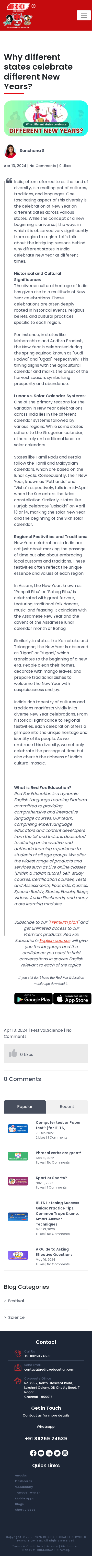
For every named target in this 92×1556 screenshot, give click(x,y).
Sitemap (63, 1550)
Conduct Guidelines (37, 1550)
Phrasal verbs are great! (58, 1152)
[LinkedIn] (49, 1453)
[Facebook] (34, 1453)
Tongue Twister (27, 1492)
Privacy (52, 1546)
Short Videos (25, 1510)
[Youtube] (41, 1453)
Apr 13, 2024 (15, 165)
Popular (25, 1106)
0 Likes (65, 165)
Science (16, 1317)
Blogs (19, 1504)
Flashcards (23, 1481)
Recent (67, 1106)
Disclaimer (69, 1546)
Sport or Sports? (51, 1177)
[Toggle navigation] (84, 15)
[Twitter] (58, 1453)
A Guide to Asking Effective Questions (54, 1252)
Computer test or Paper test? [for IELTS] (58, 1125)
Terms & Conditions (27, 1546)
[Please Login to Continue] (13, 1054)
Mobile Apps (24, 1498)
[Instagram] (65, 1453)
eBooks (21, 1475)
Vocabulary (24, 1487)
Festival (16, 1301)
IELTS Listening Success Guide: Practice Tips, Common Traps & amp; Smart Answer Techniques (57, 1213)
